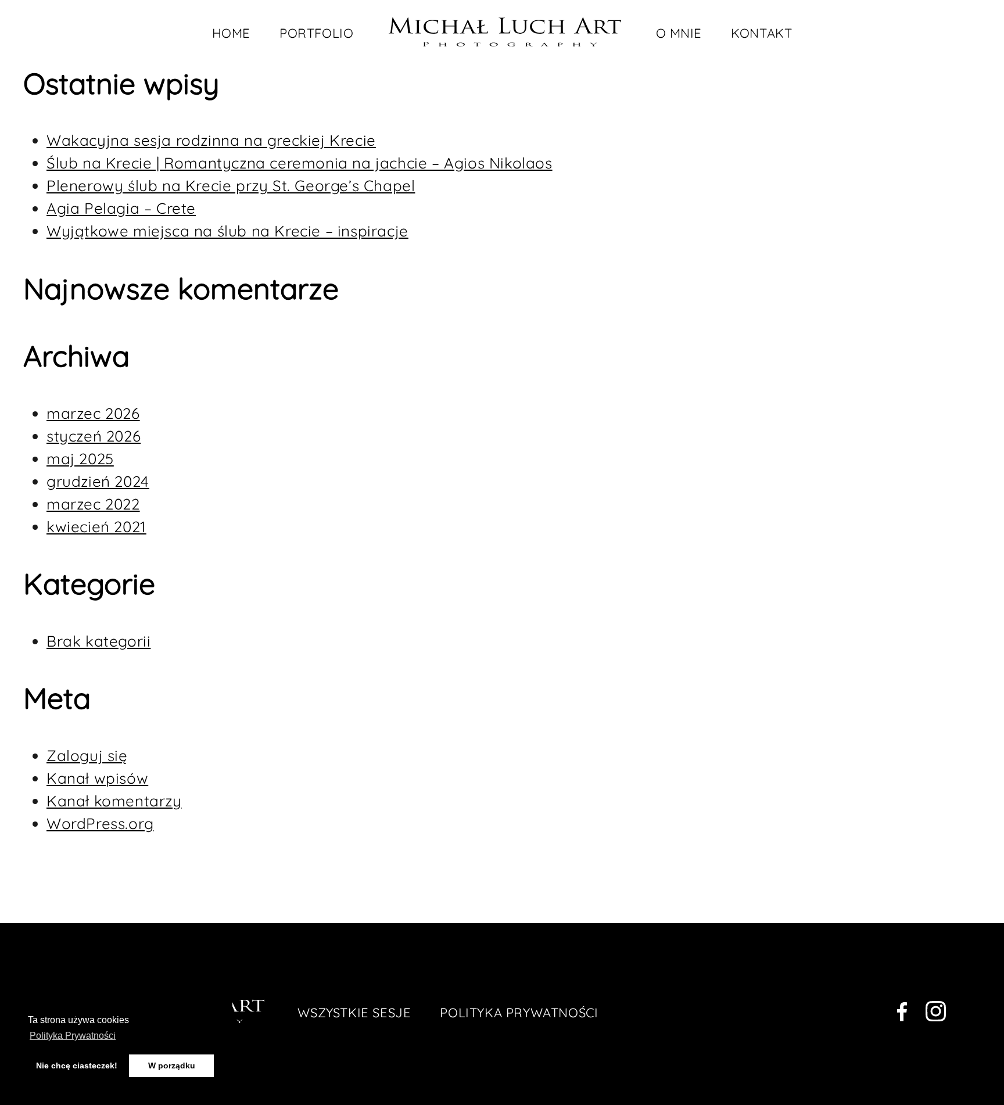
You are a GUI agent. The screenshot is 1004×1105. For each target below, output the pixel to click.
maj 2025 (80, 458)
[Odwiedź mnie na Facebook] (902, 1014)
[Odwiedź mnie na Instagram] (936, 1014)
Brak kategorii (98, 641)
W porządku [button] (171, 1065)
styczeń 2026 (93, 436)
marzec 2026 (93, 413)
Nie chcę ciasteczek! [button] (76, 1065)
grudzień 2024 (97, 481)
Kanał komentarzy (114, 800)
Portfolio (316, 33)
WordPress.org (100, 823)
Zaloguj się (87, 755)
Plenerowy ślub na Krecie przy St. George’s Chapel (230, 185)
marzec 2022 (93, 504)
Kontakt (761, 33)
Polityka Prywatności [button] (73, 1036)
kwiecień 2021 (96, 526)
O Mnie (679, 33)
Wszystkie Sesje (354, 1012)
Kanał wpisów (97, 778)
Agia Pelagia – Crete (121, 208)
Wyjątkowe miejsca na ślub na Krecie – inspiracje (227, 231)
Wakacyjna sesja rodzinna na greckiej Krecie (211, 140)
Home (231, 33)
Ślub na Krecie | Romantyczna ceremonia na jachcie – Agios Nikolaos (299, 163)
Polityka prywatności (519, 1012)
